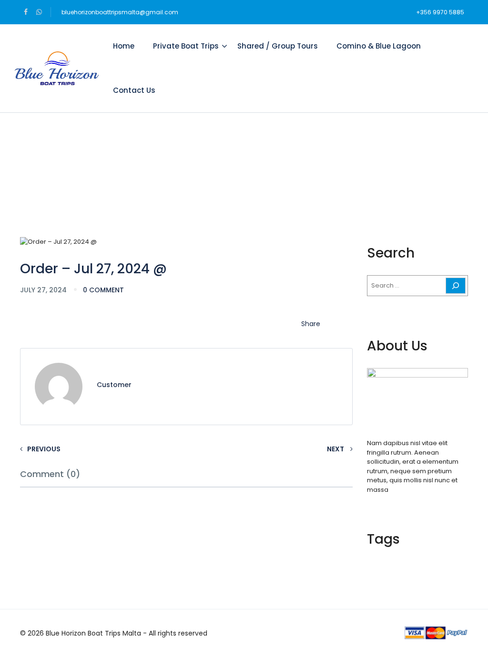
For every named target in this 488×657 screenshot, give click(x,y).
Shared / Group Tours (277, 46)
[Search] (456, 286)
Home (123, 46)
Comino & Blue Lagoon (378, 46)
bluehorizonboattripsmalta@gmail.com (119, 12)
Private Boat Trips (186, 46)
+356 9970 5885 (440, 12)
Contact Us (134, 90)
